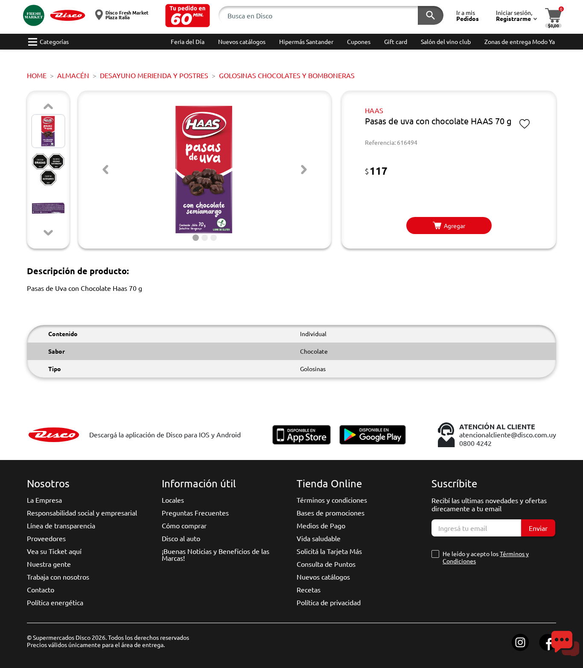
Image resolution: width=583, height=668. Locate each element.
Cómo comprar (184, 525)
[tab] (195, 237)
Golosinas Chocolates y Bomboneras (287, 75)
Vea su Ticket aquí (54, 551)
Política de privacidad (329, 602)
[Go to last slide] (105, 170)
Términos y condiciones (332, 499)
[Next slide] (48, 232)
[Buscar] (430, 15)
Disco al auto (181, 538)
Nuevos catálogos (323, 576)
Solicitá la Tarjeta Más (329, 551)
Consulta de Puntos (326, 563)
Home (37, 75)
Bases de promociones (330, 512)
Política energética (55, 602)
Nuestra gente (49, 563)
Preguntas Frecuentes (195, 512)
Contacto (40, 589)
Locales (173, 499)
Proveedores (46, 538)
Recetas (309, 589)
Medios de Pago (321, 525)
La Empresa (44, 499)
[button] (187, 15)
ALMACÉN (73, 75)
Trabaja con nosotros (58, 576)
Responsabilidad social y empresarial (82, 512)
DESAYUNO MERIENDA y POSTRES (154, 75)
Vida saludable (319, 538)
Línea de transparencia (61, 525)
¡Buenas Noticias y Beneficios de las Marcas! (215, 554)
